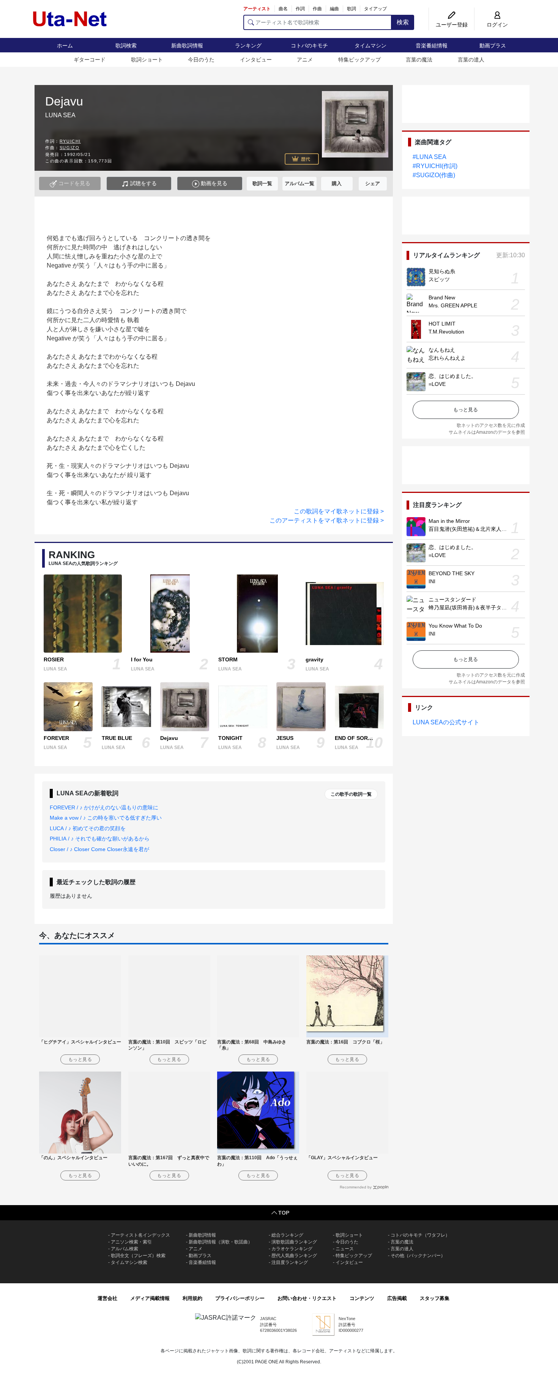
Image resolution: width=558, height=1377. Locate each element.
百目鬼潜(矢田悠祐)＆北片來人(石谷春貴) (477, 529)
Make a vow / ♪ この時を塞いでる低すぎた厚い (106, 818)
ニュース (345, 1248)
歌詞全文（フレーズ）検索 (138, 1255)
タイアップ (375, 8)
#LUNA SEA (429, 157)
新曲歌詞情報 (187, 45)
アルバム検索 (124, 1248)
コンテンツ (362, 1298)
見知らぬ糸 (442, 271)
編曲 (334, 8)
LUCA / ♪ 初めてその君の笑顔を (88, 828)
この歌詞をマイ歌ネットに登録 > (339, 511)
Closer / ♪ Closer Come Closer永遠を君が (99, 849)
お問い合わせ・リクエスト (307, 1298)
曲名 (283, 8)
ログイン (497, 25)
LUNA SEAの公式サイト (446, 722)
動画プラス (492, 45)
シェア (372, 183)
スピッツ (439, 279)
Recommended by (356, 1187)
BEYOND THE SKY (451, 573)
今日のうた (201, 60)
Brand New (442, 297)
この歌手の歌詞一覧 (351, 794)
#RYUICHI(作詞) (435, 166)
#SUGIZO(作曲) (434, 175)
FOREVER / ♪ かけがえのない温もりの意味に (104, 807)
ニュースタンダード (452, 599)
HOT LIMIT (442, 324)
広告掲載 (397, 1298)
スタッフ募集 (434, 1298)
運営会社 (107, 1298)
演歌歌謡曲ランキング (294, 1242)
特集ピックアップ (359, 60)
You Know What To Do (455, 626)
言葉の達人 (471, 60)
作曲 (317, 8)
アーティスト (257, 8)
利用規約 (192, 1298)
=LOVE (437, 384)
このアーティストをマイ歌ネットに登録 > (327, 520)
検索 (403, 22)
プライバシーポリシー (240, 1298)
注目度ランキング (289, 1262)
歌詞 (351, 8)
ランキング (248, 45)
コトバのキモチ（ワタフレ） (420, 1235)
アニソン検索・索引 (131, 1242)
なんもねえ (442, 350)
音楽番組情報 (432, 45)
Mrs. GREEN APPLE (453, 305)
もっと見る (465, 409)
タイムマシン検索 (129, 1262)
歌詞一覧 (262, 183)
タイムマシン (370, 45)
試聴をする (143, 183)
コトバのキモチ (309, 45)
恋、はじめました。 (452, 376)
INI (432, 581)
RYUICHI (70, 141)
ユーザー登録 (452, 25)
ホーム (65, 45)
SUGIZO (70, 147)
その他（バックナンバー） (418, 1255)
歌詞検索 (126, 45)
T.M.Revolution (446, 332)
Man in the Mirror (449, 521)
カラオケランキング (291, 1248)
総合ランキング (287, 1235)
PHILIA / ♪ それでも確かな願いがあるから (100, 839)
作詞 (300, 8)
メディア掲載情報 (150, 1298)
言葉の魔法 (419, 60)
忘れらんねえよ (447, 358)
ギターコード (90, 60)
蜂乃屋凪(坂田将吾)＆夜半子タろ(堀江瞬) (477, 607)
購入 (337, 183)
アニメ (305, 60)
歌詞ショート (147, 60)
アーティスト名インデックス (140, 1235)
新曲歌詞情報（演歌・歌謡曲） (220, 1242)
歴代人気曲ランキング (294, 1255)
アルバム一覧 (299, 183)
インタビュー (256, 60)
